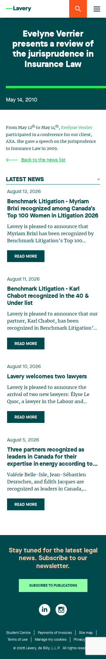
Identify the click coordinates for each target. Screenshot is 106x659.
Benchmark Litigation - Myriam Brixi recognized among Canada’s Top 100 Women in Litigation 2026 (52, 209)
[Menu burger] (97, 9)
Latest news (25, 180)
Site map (86, 633)
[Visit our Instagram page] (61, 610)
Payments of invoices (55, 633)
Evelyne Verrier (76, 128)
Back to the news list (43, 160)
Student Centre (18, 633)
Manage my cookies (51, 640)
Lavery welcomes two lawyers (47, 377)
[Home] (18, 9)
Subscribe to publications (53, 586)
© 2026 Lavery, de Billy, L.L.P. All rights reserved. (53, 648)
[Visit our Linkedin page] (44, 610)
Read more (25, 256)
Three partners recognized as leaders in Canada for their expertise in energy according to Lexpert (50, 457)
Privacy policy (85, 640)
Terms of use (17, 640)
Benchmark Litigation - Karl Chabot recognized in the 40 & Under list (48, 296)
